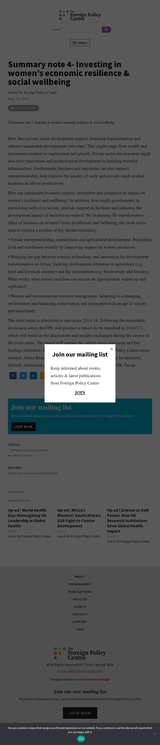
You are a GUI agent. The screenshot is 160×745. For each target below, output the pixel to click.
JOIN (80, 392)
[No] (155, 734)
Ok (81, 738)
